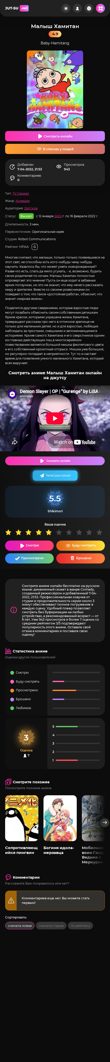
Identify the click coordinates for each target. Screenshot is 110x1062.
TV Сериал (21, 193)
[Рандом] (88, 8)
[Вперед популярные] (105, 822)
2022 (58, 216)
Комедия (23, 201)
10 (101, 532)
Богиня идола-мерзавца (58, 850)
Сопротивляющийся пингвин (21, 850)
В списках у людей (58, 149)
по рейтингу (80, 926)
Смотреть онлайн (58, 136)
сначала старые (51, 926)
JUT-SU (16, 8)
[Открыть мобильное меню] (100, 8)
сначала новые (20, 926)
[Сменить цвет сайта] (65, 8)
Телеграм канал (58, 475)
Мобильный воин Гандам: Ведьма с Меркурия (95, 854)
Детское (31, 208)
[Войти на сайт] (77, 8)
